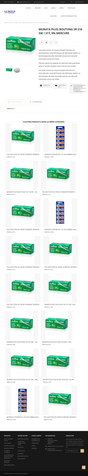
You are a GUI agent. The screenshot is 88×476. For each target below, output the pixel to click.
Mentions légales (23, 439)
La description (37, 102)
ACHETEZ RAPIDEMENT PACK (69, 16)
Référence (10, 108)
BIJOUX (54, 8)
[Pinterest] (56, 42)
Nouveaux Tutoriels (7, 451)
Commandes (35, 443)
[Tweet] (46, 42)
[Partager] (41, 42)
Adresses (34, 448)
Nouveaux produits (7, 461)
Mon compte (21, 459)
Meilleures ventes (9, 465)
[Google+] (51, 42)
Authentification (23, 456)
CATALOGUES (71, 8)
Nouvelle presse (9, 448)
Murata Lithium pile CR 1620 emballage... (61, 154)
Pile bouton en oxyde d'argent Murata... (23, 154)
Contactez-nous (39, 2)
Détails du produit (16, 102)
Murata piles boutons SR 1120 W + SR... (22, 192)
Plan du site (21, 451)
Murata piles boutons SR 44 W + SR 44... (59, 379)
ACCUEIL (28, 8)
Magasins (20, 453)
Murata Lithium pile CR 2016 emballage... (23, 417)
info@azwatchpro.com (23, 2)
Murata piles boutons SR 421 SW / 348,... (23, 379)
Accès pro (53, 16)
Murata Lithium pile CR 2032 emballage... (61, 229)
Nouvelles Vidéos (9, 446)
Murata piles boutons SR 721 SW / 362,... (61, 304)
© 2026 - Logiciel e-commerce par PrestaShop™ (16, 473)
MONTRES (38, 8)
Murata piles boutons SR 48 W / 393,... (57, 342)
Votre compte (36, 436)
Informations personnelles (36, 439)
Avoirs (33, 446)
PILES (46, 8)
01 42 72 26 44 (9, 2)
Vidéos (61, 8)
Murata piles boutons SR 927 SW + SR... (22, 342)
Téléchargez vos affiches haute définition (9, 456)
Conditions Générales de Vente (21, 443)
